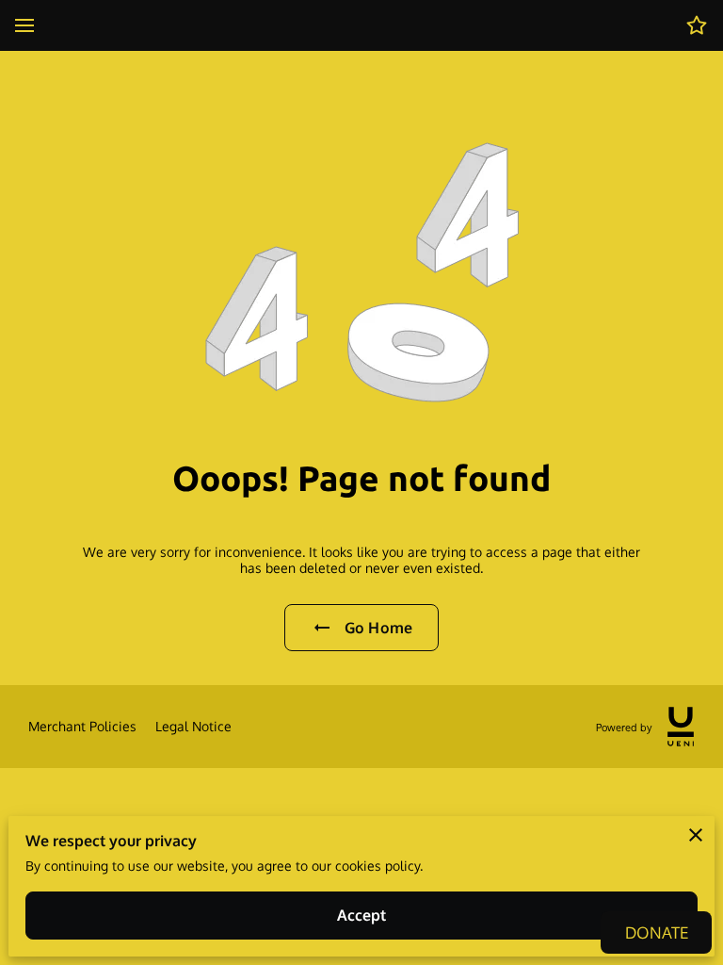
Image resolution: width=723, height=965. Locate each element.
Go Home (378, 627)
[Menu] (24, 25)
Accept (362, 915)
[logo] (681, 726)
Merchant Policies (82, 726)
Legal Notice (193, 726)
